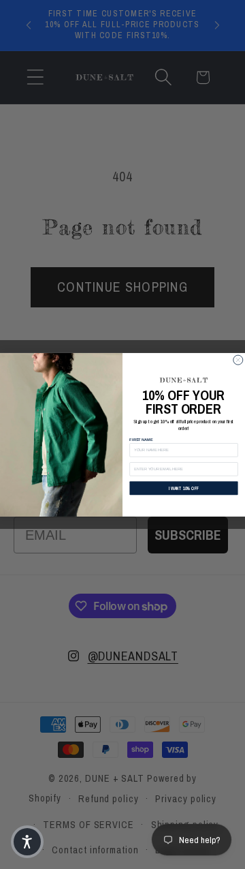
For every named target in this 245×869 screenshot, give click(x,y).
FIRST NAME (140, 439)
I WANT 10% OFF (184, 488)
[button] (27, 841)
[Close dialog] (238, 360)
